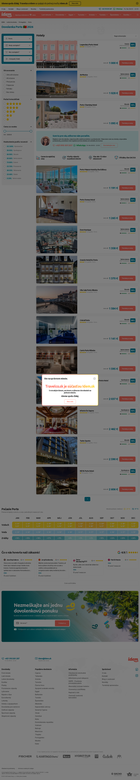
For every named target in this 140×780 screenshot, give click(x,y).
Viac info (70, 401)
